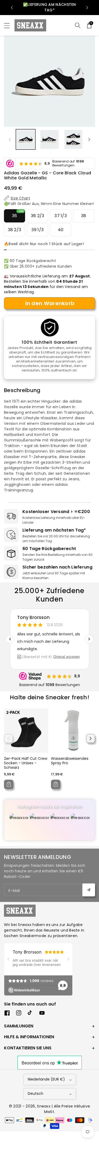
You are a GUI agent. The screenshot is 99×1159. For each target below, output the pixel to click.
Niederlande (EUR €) (46, 1079)
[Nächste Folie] (87, 7)
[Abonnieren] (88, 889)
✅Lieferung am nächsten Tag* (49, 7)
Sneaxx (43, 1106)
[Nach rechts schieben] (89, 139)
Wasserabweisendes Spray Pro (69, 761)
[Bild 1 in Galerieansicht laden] (25, 139)
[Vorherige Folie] (12, 7)
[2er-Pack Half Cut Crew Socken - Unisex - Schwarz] (26, 730)
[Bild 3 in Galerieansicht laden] (73, 139)
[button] (9, 25)
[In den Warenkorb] (8, 784)
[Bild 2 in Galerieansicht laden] (49, 139)
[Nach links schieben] (10, 139)
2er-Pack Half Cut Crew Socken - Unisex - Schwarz (25, 763)
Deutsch (35, 1093)
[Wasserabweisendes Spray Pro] (73, 730)
